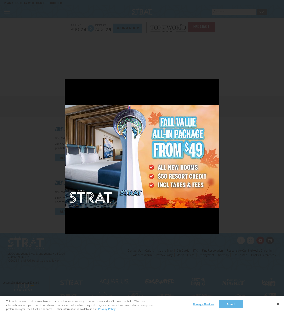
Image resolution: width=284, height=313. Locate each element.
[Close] (278, 304)
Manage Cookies (203, 304)
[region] (142, 304)
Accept (231, 304)
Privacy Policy (107, 309)
